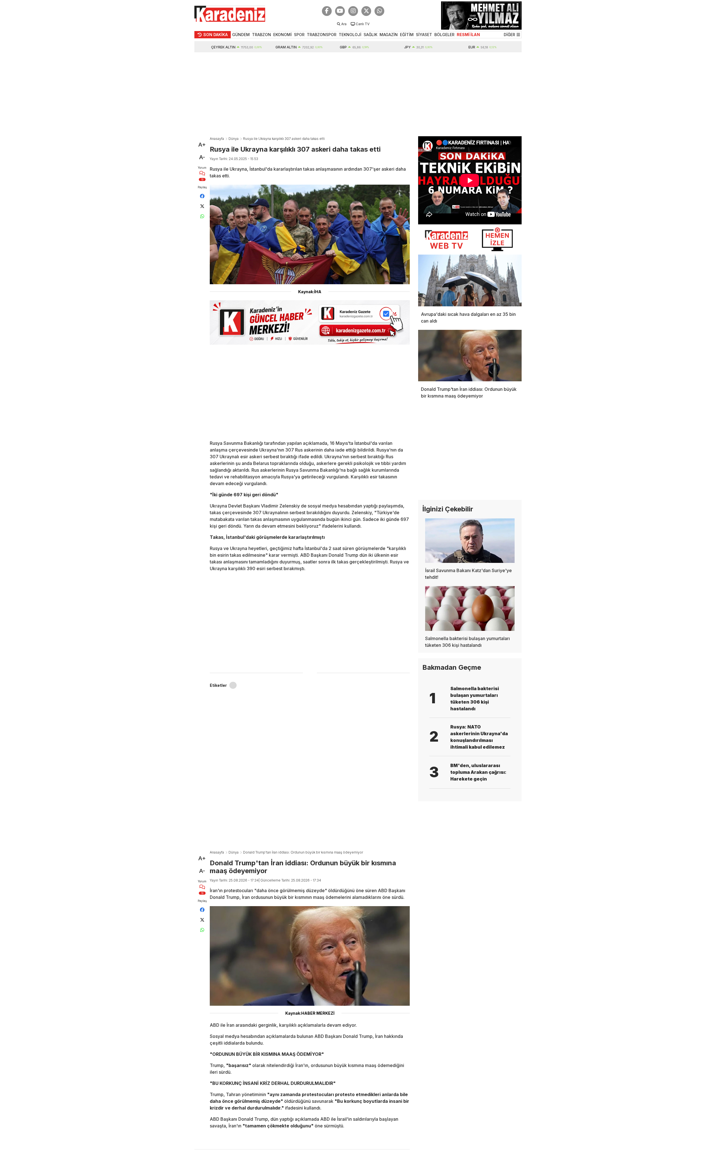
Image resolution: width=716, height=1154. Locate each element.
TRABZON (261, 34)
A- (202, 157)
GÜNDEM (241, 34)
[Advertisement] (358, 94)
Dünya (234, 139)
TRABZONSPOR (321, 34)
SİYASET (424, 34)
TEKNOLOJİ (350, 34)
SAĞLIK (370, 34)
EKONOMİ (282, 34)
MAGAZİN (389, 34)
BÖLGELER (444, 34)
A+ (202, 144)
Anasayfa (217, 139)
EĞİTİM (407, 34)
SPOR (299, 34)
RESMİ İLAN (468, 34)
